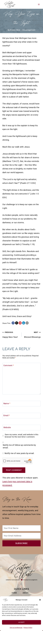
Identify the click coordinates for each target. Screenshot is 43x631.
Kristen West (15, 30)
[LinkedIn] (23, 322)
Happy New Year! (10, 334)
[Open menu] (39, 4)
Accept (21, 622)
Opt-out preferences (16, 627)
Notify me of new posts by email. (19, 453)
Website (7, 427)
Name (6, 403)
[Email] (27, 322)
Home (14, 593)
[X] (16, 322)
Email (6, 415)
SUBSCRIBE (21, 543)
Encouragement (28, 30)
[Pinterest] (20, 322)
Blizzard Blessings (32, 334)
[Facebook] (13, 322)
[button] (40, 600)
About (25, 593)
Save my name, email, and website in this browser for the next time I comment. (21, 435)
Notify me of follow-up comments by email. (19, 446)
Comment (8, 365)
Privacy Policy (28, 627)
